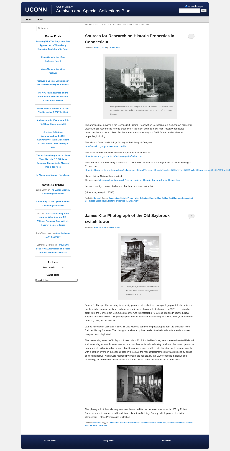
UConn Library (64, 6)
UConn (191, 7)
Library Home (108, 441)
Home (28, 19)
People (200, 7)
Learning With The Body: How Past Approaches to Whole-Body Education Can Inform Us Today (53, 45)
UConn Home (50, 441)
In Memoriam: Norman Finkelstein (52, 175)
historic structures (157, 423)
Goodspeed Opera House (96, 201)
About (40, 19)
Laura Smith (114, 48)
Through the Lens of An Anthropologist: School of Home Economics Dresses (53, 249)
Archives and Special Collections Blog (93, 10)
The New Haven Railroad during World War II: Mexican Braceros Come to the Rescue (53, 97)
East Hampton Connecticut (181, 198)
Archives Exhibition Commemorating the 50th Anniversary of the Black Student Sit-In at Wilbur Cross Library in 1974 (53, 140)
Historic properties (116, 201)
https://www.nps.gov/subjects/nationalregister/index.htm (113, 156)
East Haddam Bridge (158, 198)
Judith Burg (41, 201)
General (96, 198)
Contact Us (166, 441)
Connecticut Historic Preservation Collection (128, 198)
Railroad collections (176, 423)
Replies (103, 425)
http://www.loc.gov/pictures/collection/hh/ (105, 146)
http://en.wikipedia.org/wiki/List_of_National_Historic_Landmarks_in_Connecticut (139, 180)
